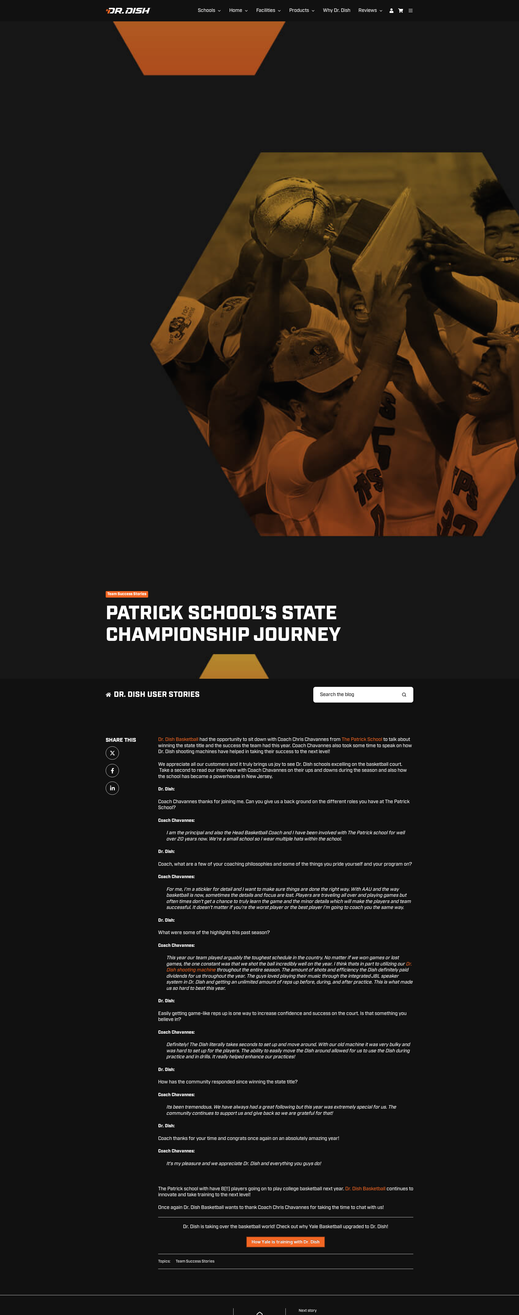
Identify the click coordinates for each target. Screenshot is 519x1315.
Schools (206, 10)
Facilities (265, 10)
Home (235, 10)
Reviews (367, 10)
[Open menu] (410, 10)
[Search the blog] (404, 694)
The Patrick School (362, 739)
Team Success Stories (126, 594)
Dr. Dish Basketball (178, 739)
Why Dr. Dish (336, 10)
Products (299, 10)
